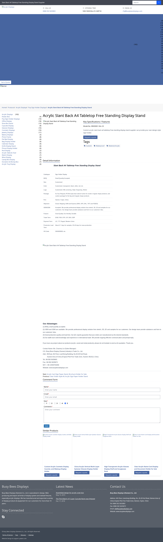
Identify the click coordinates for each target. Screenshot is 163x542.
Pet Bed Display (143, 43)
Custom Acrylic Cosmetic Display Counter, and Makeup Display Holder (56, 469)
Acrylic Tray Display (145, 68)
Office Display (143, 25)
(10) (40, 128)
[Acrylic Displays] (13, 9)
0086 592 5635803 (49, 11)
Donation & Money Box (146, 66)
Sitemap (31, 535)
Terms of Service (7, 535)
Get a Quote (5, 82)
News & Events (6, 70)
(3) (40, 135)
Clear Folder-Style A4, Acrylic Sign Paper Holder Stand (69, 376)
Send (46, 426)
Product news (6, 73)
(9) (40, 117)
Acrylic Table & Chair (145, 57)
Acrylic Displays (6, 21)
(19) (40, 119)
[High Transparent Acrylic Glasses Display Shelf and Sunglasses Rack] (118, 449)
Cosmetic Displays (144, 34)
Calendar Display (144, 48)
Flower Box (142, 21)
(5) (40, 153)
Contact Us (4, 79)
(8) (40, 126)
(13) (40, 123)
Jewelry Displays (144, 36)
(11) (40, 132)
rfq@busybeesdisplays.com (132, 11)
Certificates (5, 77)
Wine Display (142, 61)
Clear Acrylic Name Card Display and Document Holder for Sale (146, 468)
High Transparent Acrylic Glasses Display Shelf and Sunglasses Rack (116, 469)
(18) (40, 121)
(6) (40, 139)
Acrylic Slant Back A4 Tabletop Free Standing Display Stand (70, 107)
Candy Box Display (144, 64)
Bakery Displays (143, 39)
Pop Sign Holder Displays (147, 23)
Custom (89, 146)
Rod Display (142, 55)
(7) (40, 155)
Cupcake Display (143, 30)
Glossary (23, 535)
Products (4, 18)
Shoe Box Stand (143, 27)
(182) (135, 44)
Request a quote (90, 137)
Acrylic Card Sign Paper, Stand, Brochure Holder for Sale (67, 374)
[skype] (3, 516)
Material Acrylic (114, 146)
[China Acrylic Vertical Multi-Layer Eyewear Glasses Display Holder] (88, 449)
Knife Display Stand (145, 50)
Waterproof (100, 146)
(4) (40, 164)
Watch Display (143, 59)
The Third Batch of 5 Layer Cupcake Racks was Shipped (75, 499)
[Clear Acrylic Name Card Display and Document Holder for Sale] (148, 449)
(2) (40, 151)
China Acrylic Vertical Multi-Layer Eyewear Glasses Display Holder (86, 468)
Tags (16, 535)
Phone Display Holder (146, 52)
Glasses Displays (144, 32)
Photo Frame (142, 41)
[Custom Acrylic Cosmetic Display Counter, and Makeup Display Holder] (58, 449)
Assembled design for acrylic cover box (70, 493)
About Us (3, 75)
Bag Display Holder (145, 46)
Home (2, 16)
